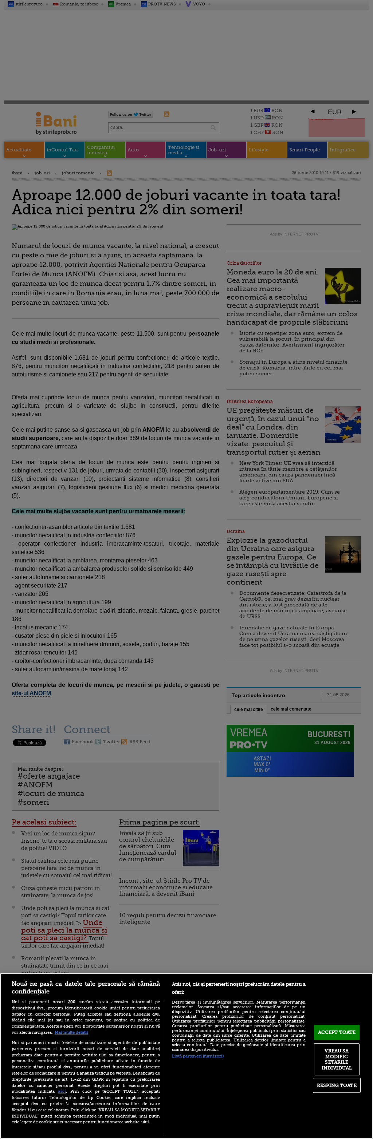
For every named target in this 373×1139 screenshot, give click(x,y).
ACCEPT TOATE (337, 1032)
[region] (186, 1056)
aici (62, 1091)
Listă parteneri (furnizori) (198, 1056)
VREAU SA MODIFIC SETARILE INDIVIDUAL (337, 1059)
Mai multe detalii (71, 1032)
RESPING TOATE (337, 1085)
